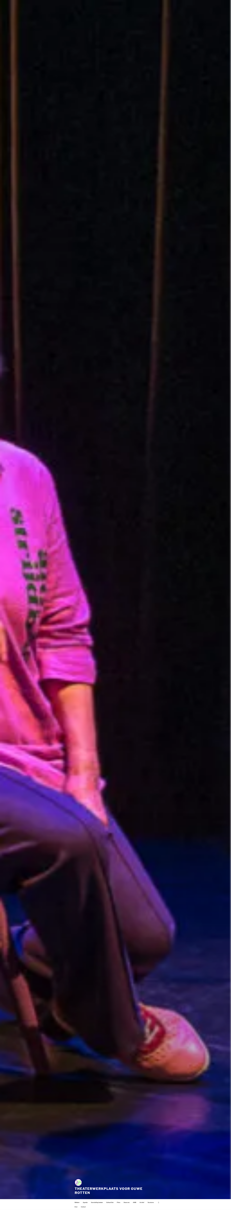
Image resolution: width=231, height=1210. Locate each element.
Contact (83, 1207)
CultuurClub (109, 1202)
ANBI (134, 1202)
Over (76, 1207)
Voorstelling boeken (97, 1202)
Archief (142, 1202)
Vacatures (151, 1202)
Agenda (85, 1202)
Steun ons (126, 1202)
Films (118, 1202)
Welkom (77, 1202)
